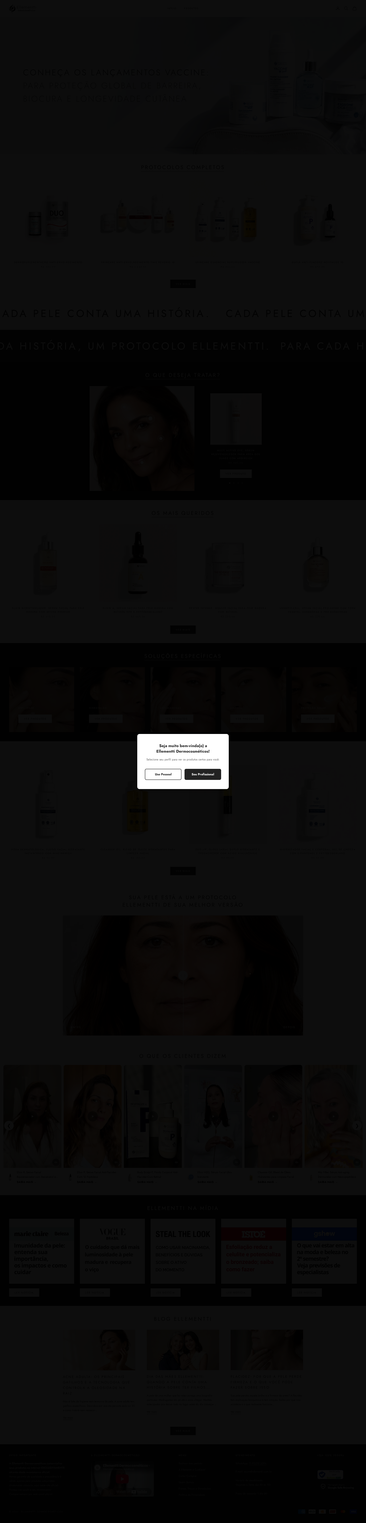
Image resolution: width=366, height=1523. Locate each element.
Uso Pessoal (163, 774)
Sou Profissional (203, 774)
